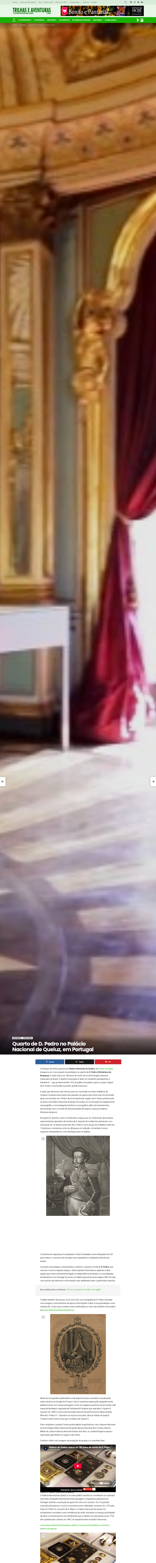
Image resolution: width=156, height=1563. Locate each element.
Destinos (51, 20)
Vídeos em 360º (61, 2)
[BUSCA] (125, 2)
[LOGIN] (142, 20)
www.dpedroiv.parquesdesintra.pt (59, 1310)
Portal (14, 2)
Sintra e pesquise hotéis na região (83, 1289)
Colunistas (64, 20)
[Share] (78, 1176)
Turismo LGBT (48, 2)
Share (43, 1139)
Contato (94, 2)
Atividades (39, 20)
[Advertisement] (78, 1234)
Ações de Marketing (27, 2)
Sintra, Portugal (106, 1068)
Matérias (97, 20)
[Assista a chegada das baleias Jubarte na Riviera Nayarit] (2, 781)
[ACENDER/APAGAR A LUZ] (137, 20)
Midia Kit (86, 2)
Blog (40, 2)
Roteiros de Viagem (81, 20)
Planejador (110, 20)
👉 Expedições (74, 2)
